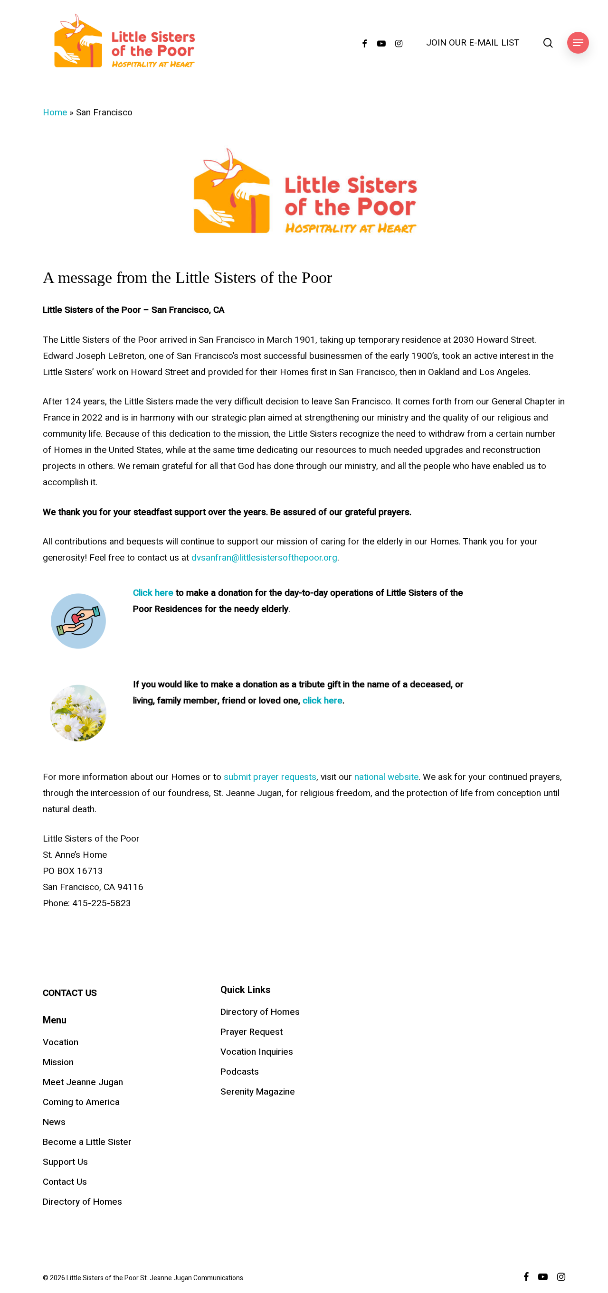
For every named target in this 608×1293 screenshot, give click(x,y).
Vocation (60, 1042)
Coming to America (81, 1102)
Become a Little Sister (87, 1142)
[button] (578, 43)
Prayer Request (251, 1032)
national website (386, 777)
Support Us (65, 1162)
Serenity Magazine (257, 1091)
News (54, 1122)
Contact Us (65, 1182)
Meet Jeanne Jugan (83, 1082)
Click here (153, 593)
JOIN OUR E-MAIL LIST (473, 43)
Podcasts (239, 1071)
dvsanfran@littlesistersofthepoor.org (264, 557)
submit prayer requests (270, 777)
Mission (58, 1062)
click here (322, 700)
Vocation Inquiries (256, 1052)
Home (55, 112)
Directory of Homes (82, 1202)
